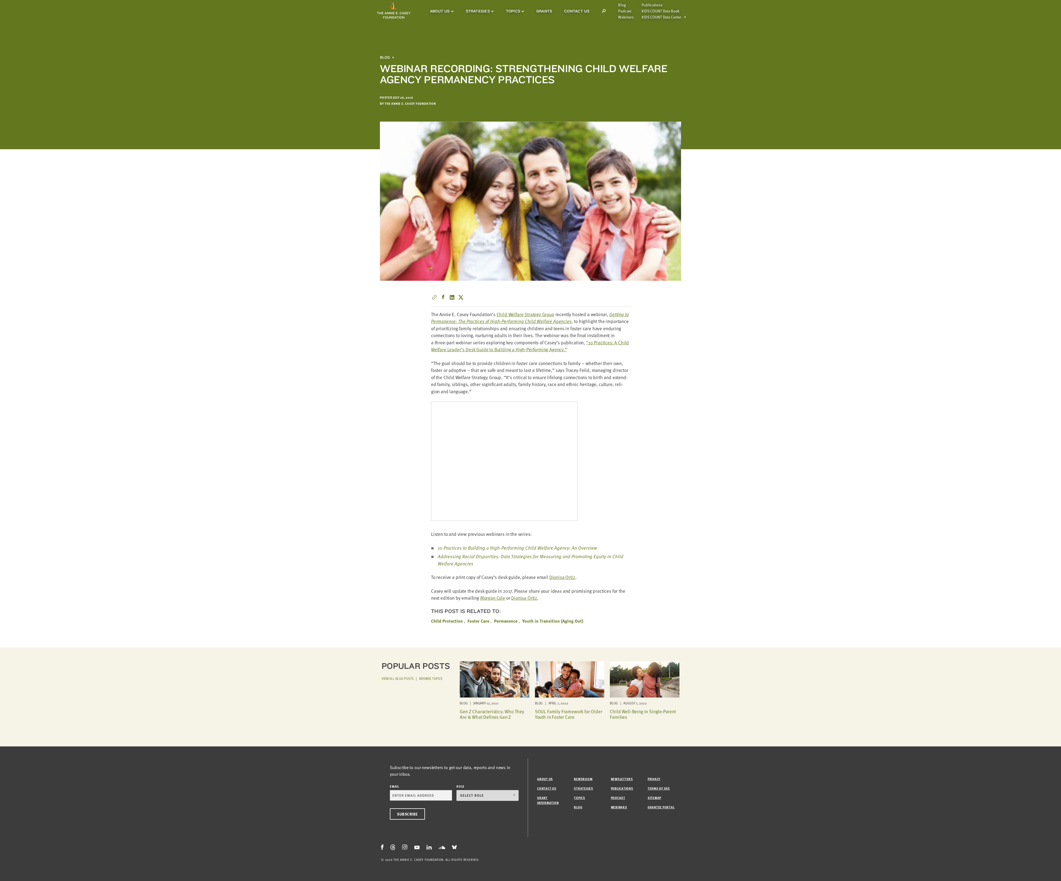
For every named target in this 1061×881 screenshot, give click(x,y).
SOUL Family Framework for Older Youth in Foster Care (568, 714)
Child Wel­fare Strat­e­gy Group (525, 314)
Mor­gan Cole (492, 597)
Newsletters (622, 779)
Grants (544, 11)
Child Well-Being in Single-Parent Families (643, 714)
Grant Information (548, 800)
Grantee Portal (661, 807)
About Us (440, 11)
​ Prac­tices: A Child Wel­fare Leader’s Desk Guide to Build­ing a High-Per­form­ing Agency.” (530, 346)
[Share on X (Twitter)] (461, 297)
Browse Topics (430, 678)
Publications (652, 5)
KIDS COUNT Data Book (660, 11)
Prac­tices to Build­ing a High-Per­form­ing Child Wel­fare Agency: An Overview (517, 547)
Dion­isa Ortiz (562, 577)
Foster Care (478, 621)
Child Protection (447, 621)
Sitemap (654, 797)
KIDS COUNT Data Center (661, 17)
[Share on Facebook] (443, 297)
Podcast (624, 11)
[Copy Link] (434, 297)
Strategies (478, 11)
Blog (622, 5)
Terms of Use (659, 788)
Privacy (654, 779)
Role (460, 786)
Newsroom (583, 779)
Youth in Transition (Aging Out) (552, 621)
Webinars (626, 17)
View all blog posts (398, 678)
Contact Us (576, 11)
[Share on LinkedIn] (452, 297)
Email (394, 786)
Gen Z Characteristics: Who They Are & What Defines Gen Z (492, 714)
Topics (513, 11)
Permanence (506, 621)
